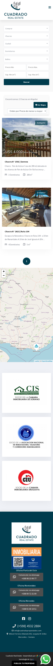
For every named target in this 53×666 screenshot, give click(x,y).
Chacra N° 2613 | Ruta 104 (17, 231)
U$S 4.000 (21, 152)
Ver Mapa (41, 105)
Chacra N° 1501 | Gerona (16, 161)
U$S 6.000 (21, 222)
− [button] (4, 275)
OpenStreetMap (47, 361)
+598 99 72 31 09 (29, 593)
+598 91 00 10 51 (29, 609)
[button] (26, 28)
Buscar (27, 82)
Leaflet (37, 361)
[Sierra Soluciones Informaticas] (32, 659)
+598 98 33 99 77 (29, 578)
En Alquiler (41, 123)
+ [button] (4, 271)
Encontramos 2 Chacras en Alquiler (21, 99)
